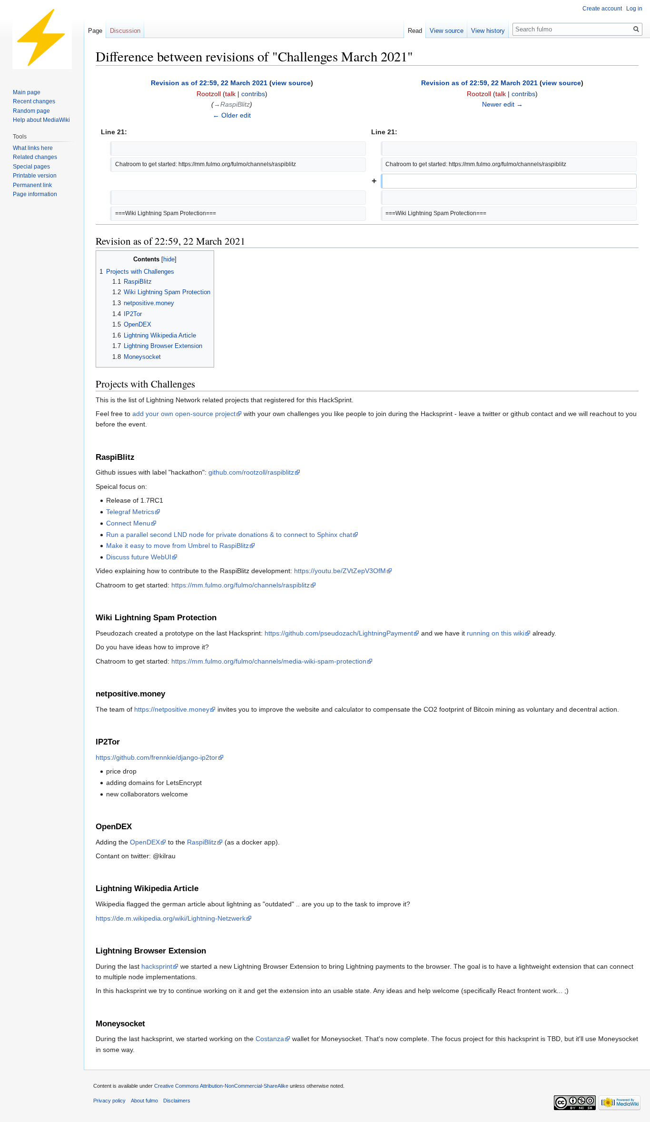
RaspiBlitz (202, 842)
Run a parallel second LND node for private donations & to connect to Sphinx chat (229, 534)
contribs (253, 94)
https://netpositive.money (171, 709)
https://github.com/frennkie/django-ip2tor (156, 757)
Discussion (125, 30)
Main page (26, 92)
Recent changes (34, 101)
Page (95, 30)
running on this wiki (495, 633)
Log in (634, 8)
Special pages (31, 166)
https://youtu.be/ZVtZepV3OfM (340, 571)
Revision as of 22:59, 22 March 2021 (209, 83)
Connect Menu (128, 523)
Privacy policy (109, 1100)
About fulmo (144, 1100)
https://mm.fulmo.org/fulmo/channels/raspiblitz (240, 585)
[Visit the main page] (42, 38)
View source (446, 30)
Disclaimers (176, 1100)
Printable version (35, 175)
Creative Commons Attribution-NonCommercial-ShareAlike (221, 1086)
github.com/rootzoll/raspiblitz (251, 472)
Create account (602, 8)
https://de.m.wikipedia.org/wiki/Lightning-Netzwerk (171, 918)
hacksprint (156, 966)
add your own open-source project (184, 413)
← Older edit (232, 115)
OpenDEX (145, 842)
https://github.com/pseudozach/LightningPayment (339, 633)
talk (230, 94)
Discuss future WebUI (138, 557)
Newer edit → (502, 104)
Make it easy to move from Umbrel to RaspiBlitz (177, 545)
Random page (31, 111)
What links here (33, 148)
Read (415, 30)
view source (291, 83)
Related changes (35, 157)
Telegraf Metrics (130, 512)
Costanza (270, 1039)
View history (488, 30)
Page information (35, 194)
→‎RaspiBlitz (232, 104)
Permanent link (32, 185)
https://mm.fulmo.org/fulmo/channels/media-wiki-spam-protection (268, 661)
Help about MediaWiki (41, 120)
